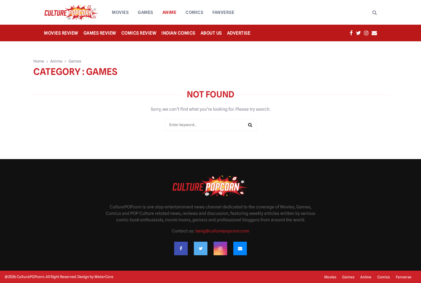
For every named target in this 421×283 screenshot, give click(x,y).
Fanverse (223, 12)
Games (145, 12)
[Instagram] (220, 248)
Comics (194, 12)
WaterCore (103, 276)
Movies (120, 12)
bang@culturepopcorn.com (222, 230)
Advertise (239, 33)
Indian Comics (178, 33)
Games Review (100, 33)
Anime (169, 12)
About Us (211, 33)
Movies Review (61, 33)
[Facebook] (181, 248)
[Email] (240, 248)
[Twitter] (200, 248)
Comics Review (139, 33)
